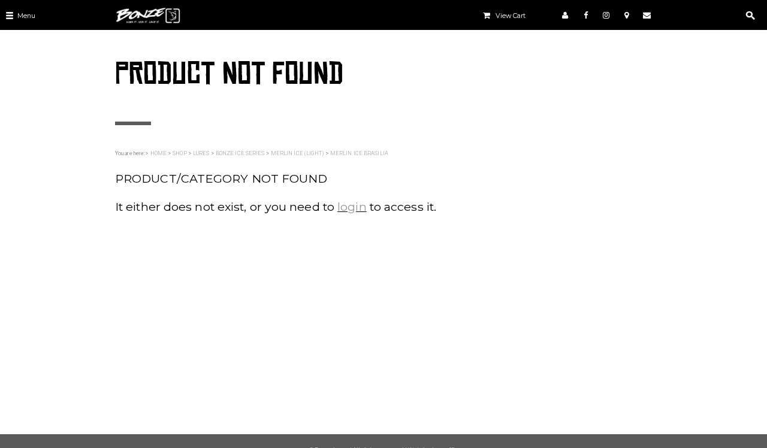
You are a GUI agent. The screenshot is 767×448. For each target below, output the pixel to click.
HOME (158, 153)
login (352, 206)
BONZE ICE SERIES (240, 153)
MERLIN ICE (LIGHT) (297, 153)
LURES (201, 153)
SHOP (179, 153)
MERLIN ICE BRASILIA (359, 153)
